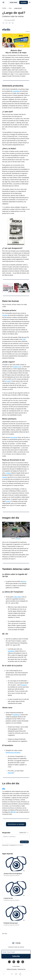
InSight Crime (17, 366)
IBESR (13, 812)
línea (24, 581)
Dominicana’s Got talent (13, 752)
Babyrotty (11, 773)
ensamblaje (16, 91)
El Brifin (4, 8)
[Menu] (30, 2)
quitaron (24, 685)
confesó (8, 473)
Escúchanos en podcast (16, 824)
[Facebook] (14, 962)
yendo (8, 501)
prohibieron (16, 714)
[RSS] (23, 962)
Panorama (18, 538)
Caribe (9, 381)
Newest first (22, 832)
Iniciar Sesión (13, 2)
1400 (24, 339)
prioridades (11, 651)
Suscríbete (23, 2)
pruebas (4, 477)
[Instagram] (18, 962)
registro (5, 315)
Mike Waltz (17, 597)
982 (3, 789)
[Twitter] (9, 962)
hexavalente (13, 437)
